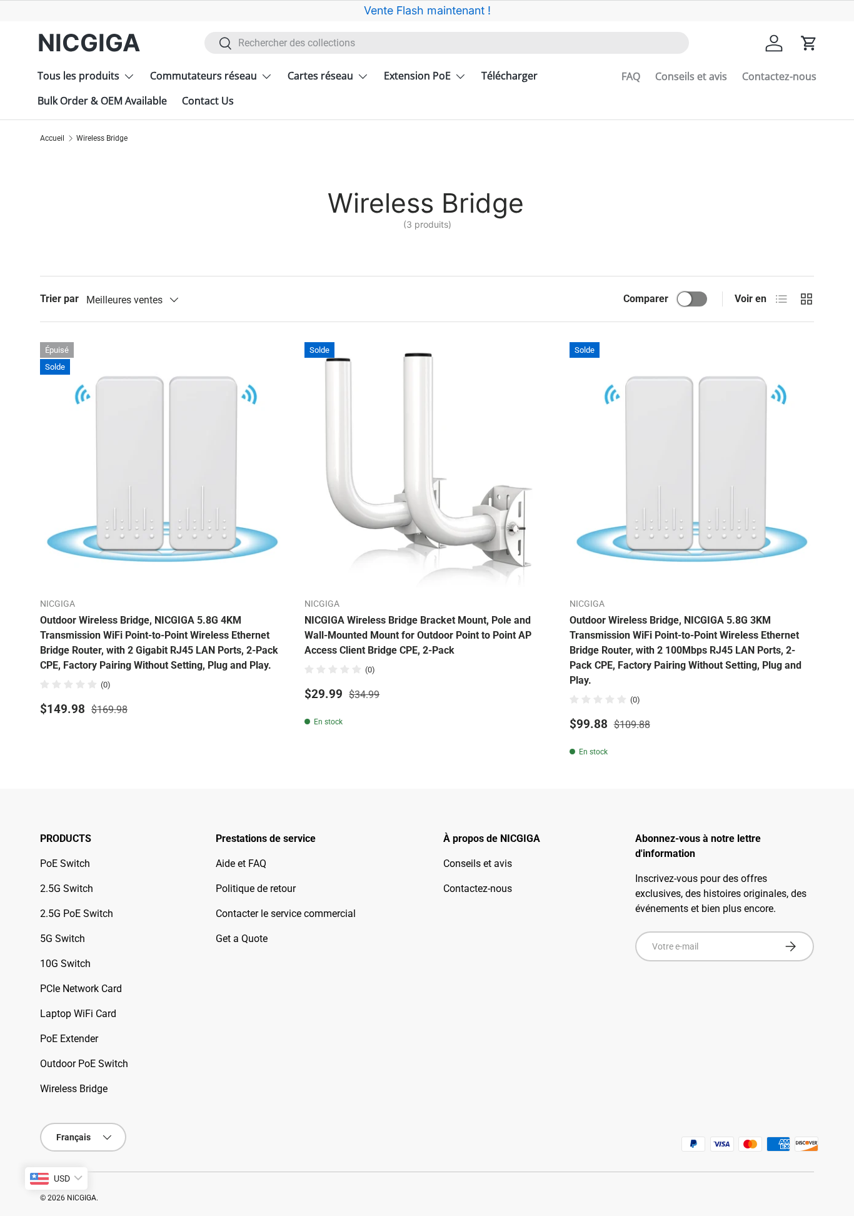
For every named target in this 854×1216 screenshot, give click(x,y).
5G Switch (62, 939)
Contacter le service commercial (286, 914)
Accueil (52, 138)
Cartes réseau (320, 76)
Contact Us (208, 101)
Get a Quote (242, 939)
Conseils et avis (691, 76)
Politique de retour (256, 888)
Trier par (59, 299)
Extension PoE (417, 76)
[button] (809, 43)
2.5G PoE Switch (76, 914)
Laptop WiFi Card (78, 1014)
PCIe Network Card (81, 989)
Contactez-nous (779, 76)
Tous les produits (78, 76)
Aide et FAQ (241, 863)
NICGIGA (81, 1197)
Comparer (645, 299)
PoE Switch (65, 863)
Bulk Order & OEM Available (102, 101)
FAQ (630, 76)
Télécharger (509, 76)
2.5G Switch (66, 888)
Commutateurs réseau (203, 76)
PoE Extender (69, 1039)
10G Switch (65, 964)
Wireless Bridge (102, 138)
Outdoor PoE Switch (84, 1064)
